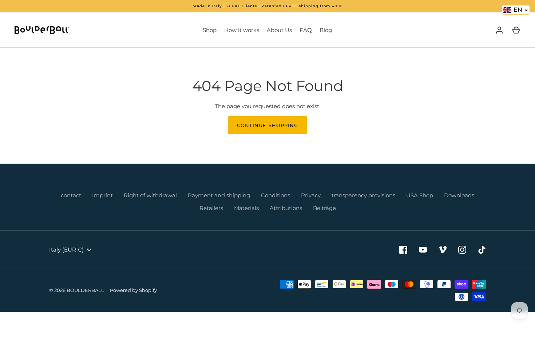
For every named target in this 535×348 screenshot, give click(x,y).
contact (71, 195)
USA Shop (419, 195)
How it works (241, 30)
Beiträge (324, 208)
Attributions (286, 208)
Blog (326, 30)
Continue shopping (267, 125)
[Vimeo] (443, 250)
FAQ (306, 30)
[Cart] (516, 30)
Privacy (311, 195)
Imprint (102, 195)
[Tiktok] (482, 250)
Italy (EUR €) (66, 249)
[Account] (499, 30)
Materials (246, 208)
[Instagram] (462, 250)
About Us (279, 30)
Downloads (459, 195)
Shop (210, 30)
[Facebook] (403, 250)
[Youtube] (423, 250)
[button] (516, 10)
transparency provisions (363, 195)
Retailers (211, 208)
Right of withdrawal (150, 195)
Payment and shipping (219, 195)
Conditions (275, 195)
